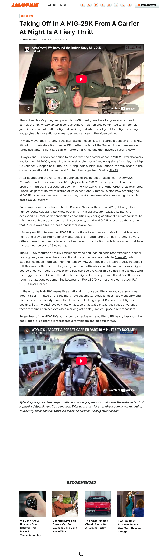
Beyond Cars (27, 16)
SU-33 (113, 170)
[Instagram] (116, 5)
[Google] (122, 5)
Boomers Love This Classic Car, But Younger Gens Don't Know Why (65, 526)
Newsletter (148, 5)
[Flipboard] (96, 5)
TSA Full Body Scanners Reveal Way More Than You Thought (130, 526)
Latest (52, 5)
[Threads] (109, 5)
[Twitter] (102, 5)
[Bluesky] (89, 5)
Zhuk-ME (121, 257)
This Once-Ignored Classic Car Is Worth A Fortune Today (97, 524)
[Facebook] (82, 5)
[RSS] (129, 5)
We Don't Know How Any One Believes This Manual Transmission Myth (31, 528)
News (64, 5)
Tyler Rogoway (30, 39)
